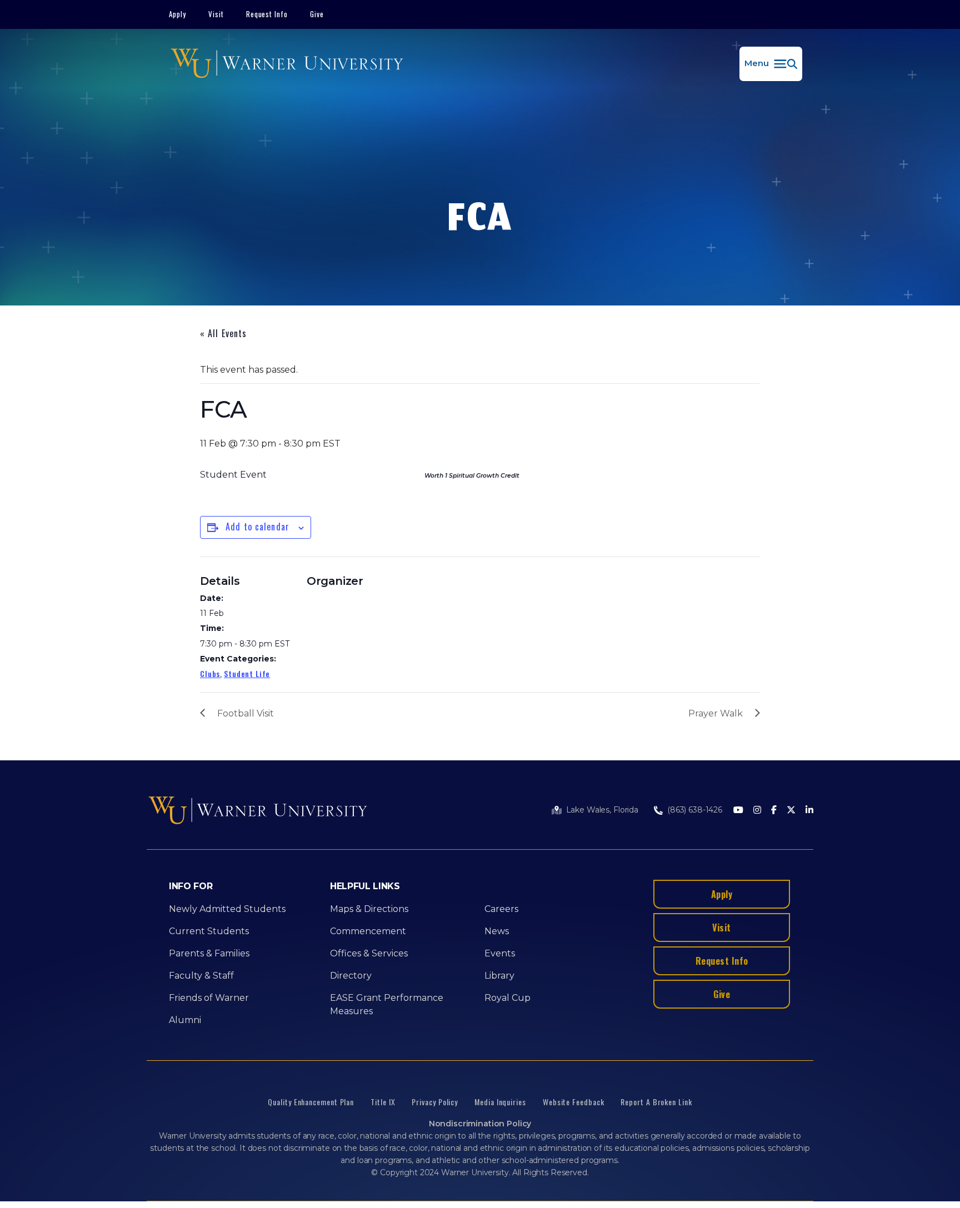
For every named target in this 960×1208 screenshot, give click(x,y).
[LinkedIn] (809, 810)
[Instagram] (757, 810)
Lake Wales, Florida (602, 810)
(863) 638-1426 (694, 810)
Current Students (209, 931)
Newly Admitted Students (227, 909)
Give (317, 13)
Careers (501, 909)
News (496, 931)
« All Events (223, 333)
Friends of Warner (209, 998)
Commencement (368, 931)
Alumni (185, 1020)
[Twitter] (791, 810)
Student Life (247, 673)
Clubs (210, 673)
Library (499, 975)
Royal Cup (507, 998)
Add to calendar (257, 526)
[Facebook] (774, 810)
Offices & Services (369, 953)
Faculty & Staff (201, 975)
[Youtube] (738, 810)
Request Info (267, 13)
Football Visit (245, 713)
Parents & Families (209, 953)
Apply (177, 13)
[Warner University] (287, 64)
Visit (216, 13)
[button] (770, 64)
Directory (351, 975)
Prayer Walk (715, 713)
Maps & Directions (369, 909)
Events (499, 953)
